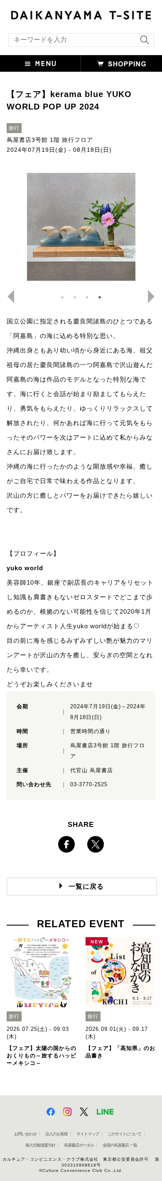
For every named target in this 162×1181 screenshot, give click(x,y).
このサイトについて (124, 1134)
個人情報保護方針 (40, 1145)
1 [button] (62, 297)
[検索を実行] (142, 42)
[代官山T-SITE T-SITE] (80, 14)
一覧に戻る (86, 886)
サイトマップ (87, 1134)
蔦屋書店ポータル (79, 1145)
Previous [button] (7, 296)
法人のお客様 (56, 1134)
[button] (40, 63)
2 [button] (75, 297)
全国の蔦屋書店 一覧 (120, 1145)
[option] (81, 227)
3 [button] (87, 297)
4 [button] (100, 297)
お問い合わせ (25, 1134)
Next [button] (154, 296)
